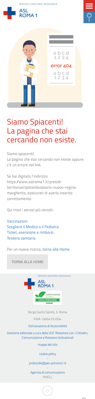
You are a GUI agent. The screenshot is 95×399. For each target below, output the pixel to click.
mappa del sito (47, 344)
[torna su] (47, 391)
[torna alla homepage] (47, 282)
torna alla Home (56, 249)
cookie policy (47, 353)
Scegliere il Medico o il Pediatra (33, 227)
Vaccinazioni (17, 221)
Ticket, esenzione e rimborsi (30, 232)
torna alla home (27, 262)
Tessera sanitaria (21, 238)
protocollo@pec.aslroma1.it (47, 363)
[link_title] (30, 11)
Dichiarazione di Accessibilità (47, 325)
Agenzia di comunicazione (47, 372)
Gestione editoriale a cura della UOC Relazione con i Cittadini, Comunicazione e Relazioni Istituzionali (47, 335)
